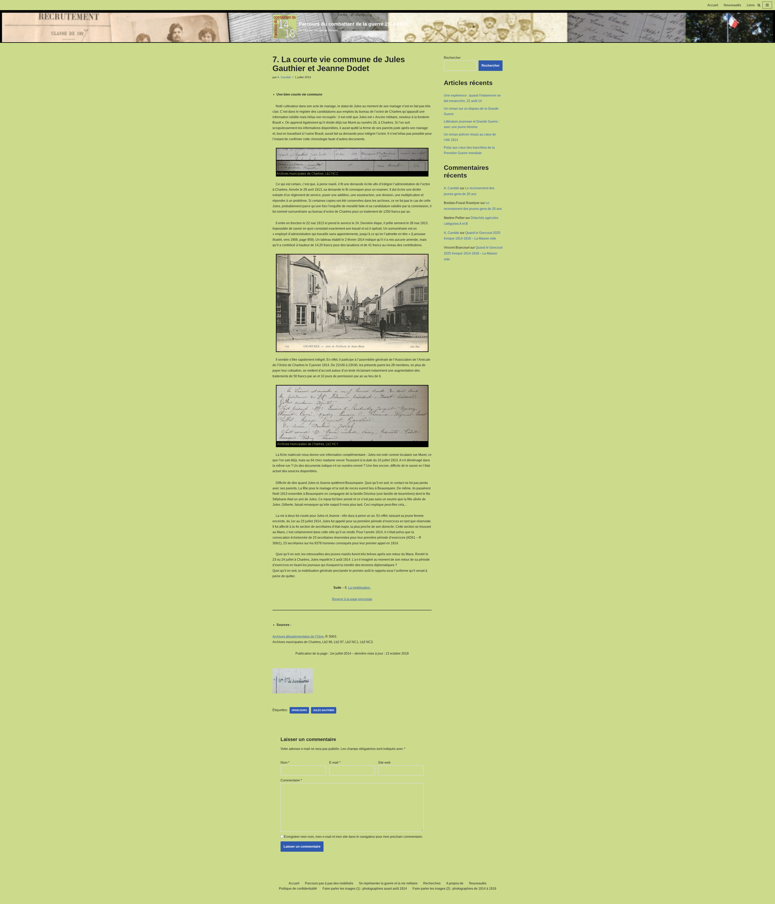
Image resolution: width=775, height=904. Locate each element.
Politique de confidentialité (298, 888)
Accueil (712, 5)
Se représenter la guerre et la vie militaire (388, 883)
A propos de (454, 883)
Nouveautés (732, 5)
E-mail (334, 762)
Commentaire (291, 780)
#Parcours (299, 710)
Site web (384, 762)
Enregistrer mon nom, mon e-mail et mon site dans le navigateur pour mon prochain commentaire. (353, 836)
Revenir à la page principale (352, 599)
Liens (751, 5)
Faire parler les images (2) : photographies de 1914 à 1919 (454, 888)
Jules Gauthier (323, 710)
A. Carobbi (284, 77)
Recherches (432, 883)
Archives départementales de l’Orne (298, 636)
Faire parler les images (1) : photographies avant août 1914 (365, 888)
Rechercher (452, 57)
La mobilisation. (359, 587)
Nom (285, 762)
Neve (276, 899)
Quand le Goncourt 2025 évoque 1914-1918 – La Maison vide (473, 253)
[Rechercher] (758, 5)
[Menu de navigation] (767, 5)
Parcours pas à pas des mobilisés (329, 883)
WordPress (310, 899)
